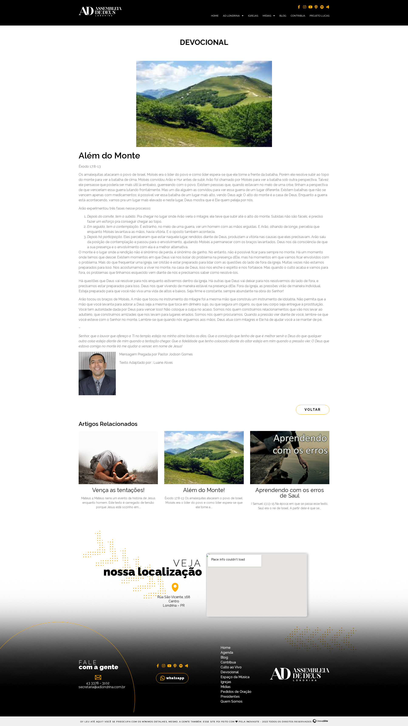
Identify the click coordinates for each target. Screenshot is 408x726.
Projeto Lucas (319, 15)
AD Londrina (231, 15)
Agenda (227, 652)
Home (214, 15)
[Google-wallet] (327, 7)
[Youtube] (310, 7)
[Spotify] (322, 7)
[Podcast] (316, 7)
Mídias (267, 15)
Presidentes (230, 697)
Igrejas (253, 15)
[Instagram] (304, 7)
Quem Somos (231, 701)
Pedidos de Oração (236, 692)
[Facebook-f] (299, 7)
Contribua (298, 15)
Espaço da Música (235, 677)
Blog (282, 15)
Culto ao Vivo (231, 667)
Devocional (230, 672)
